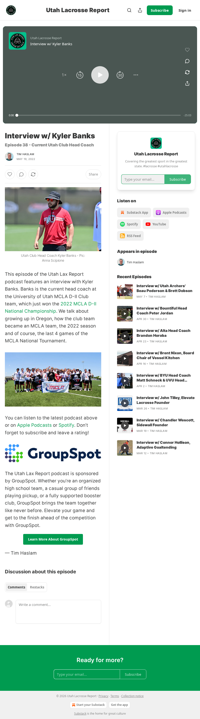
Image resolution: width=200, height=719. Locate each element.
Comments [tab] (16, 587)
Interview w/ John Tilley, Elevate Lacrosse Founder (166, 400)
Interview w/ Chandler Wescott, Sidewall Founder (165, 422)
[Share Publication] (140, 10)
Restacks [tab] (37, 587)
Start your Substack (90, 705)
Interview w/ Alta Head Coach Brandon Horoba (163, 333)
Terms (114, 696)
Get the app (119, 705)
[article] (156, 291)
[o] (125, 291)
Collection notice (132, 696)
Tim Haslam (25, 154)
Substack (80, 713)
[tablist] (26, 587)
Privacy (103, 696)
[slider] (99, 115)
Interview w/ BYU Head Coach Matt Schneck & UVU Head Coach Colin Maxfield (164, 378)
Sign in (185, 10)
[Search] (129, 10)
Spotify (66, 425)
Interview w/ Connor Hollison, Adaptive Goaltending (163, 445)
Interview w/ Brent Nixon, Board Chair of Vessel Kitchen (165, 355)
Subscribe (160, 10)
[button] (64, 75)
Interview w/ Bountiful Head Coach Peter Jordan (162, 310)
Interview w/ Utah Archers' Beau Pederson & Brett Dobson (164, 288)
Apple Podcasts (34, 425)
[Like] (10, 174)
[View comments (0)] (187, 61)
